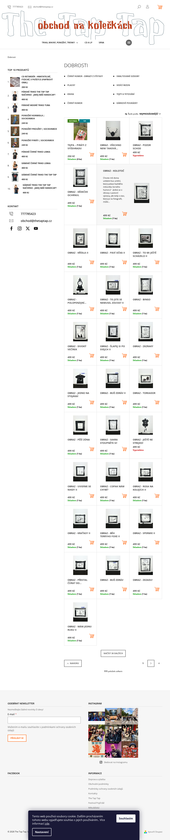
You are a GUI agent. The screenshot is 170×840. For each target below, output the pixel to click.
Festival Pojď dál (96, 802)
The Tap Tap (94, 798)
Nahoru (74, 663)
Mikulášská (93, 807)
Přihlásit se (17, 738)
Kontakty (92, 793)
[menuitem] (60, 43)
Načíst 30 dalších (113, 653)
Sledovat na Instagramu (116, 762)
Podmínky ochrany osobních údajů (105, 788)
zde (47, 823)
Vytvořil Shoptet (155, 831)
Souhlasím (126, 818)
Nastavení (42, 832)
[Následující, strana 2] (150, 663)
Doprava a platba (96, 779)
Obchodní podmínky (98, 783)
